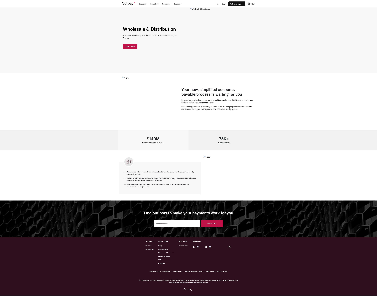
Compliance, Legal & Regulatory (160, 271)
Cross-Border (183, 246)
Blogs (160, 246)
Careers (148, 246)
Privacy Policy (177, 271)
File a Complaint (222, 271)
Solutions (142, 4)
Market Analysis (164, 256)
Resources (165, 4)
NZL (252, 4)
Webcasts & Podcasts (166, 253)
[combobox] (217, 4)
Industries (153, 4)
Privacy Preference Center (193, 271)
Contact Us (211, 223)
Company (177, 4)
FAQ (159, 260)
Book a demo (130, 46)
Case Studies (163, 249)
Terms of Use (209, 271)
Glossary (161, 263)
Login (224, 4)
